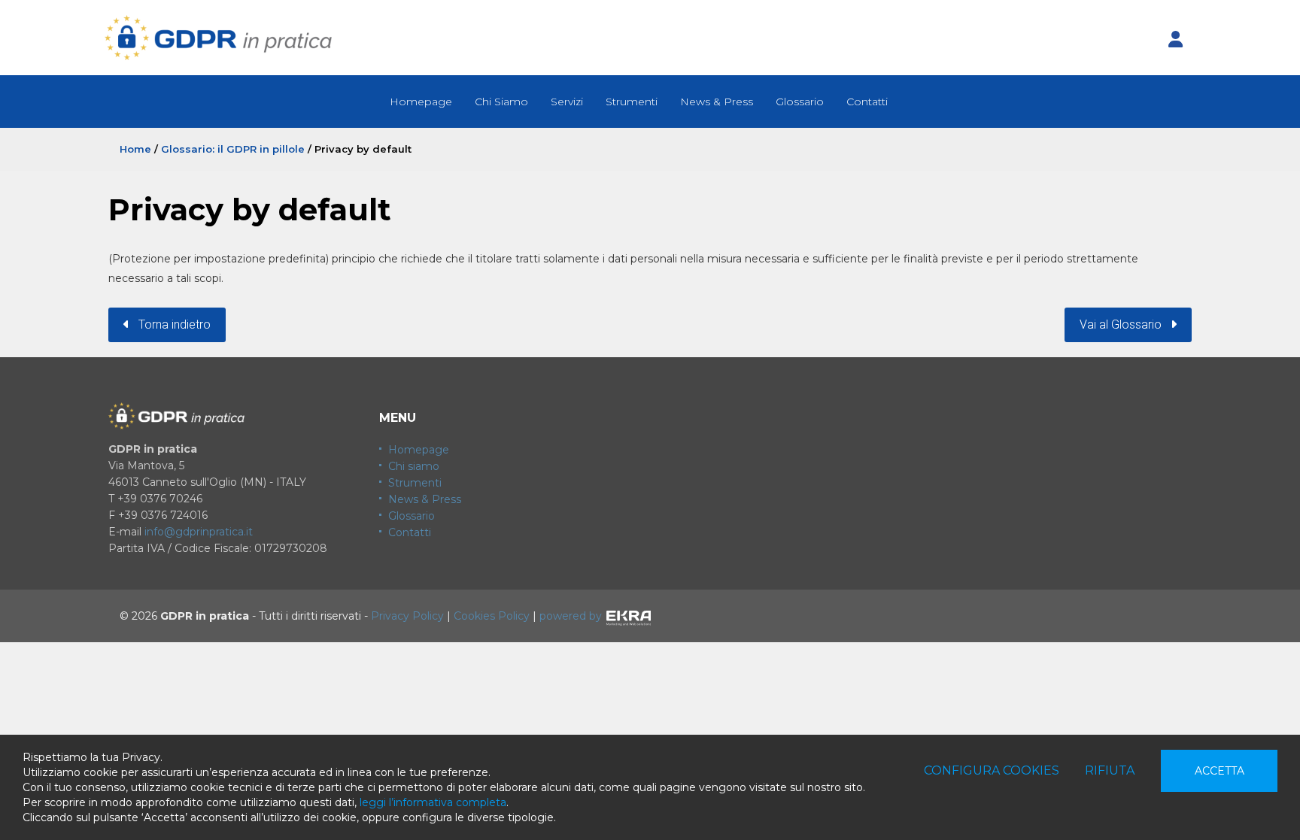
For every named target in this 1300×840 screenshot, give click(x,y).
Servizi (567, 101)
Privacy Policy (407, 616)
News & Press (716, 101)
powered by (570, 616)
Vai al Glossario (1125, 324)
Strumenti (632, 101)
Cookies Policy (492, 616)
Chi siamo (413, 466)
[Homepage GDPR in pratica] (218, 37)
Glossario (800, 101)
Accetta (1219, 771)
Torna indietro (170, 324)
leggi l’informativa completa (433, 802)
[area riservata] (1175, 40)
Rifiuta (1109, 770)
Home (135, 149)
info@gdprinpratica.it (198, 531)
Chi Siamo (501, 101)
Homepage (421, 101)
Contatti (867, 101)
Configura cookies (991, 770)
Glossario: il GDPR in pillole (233, 149)
